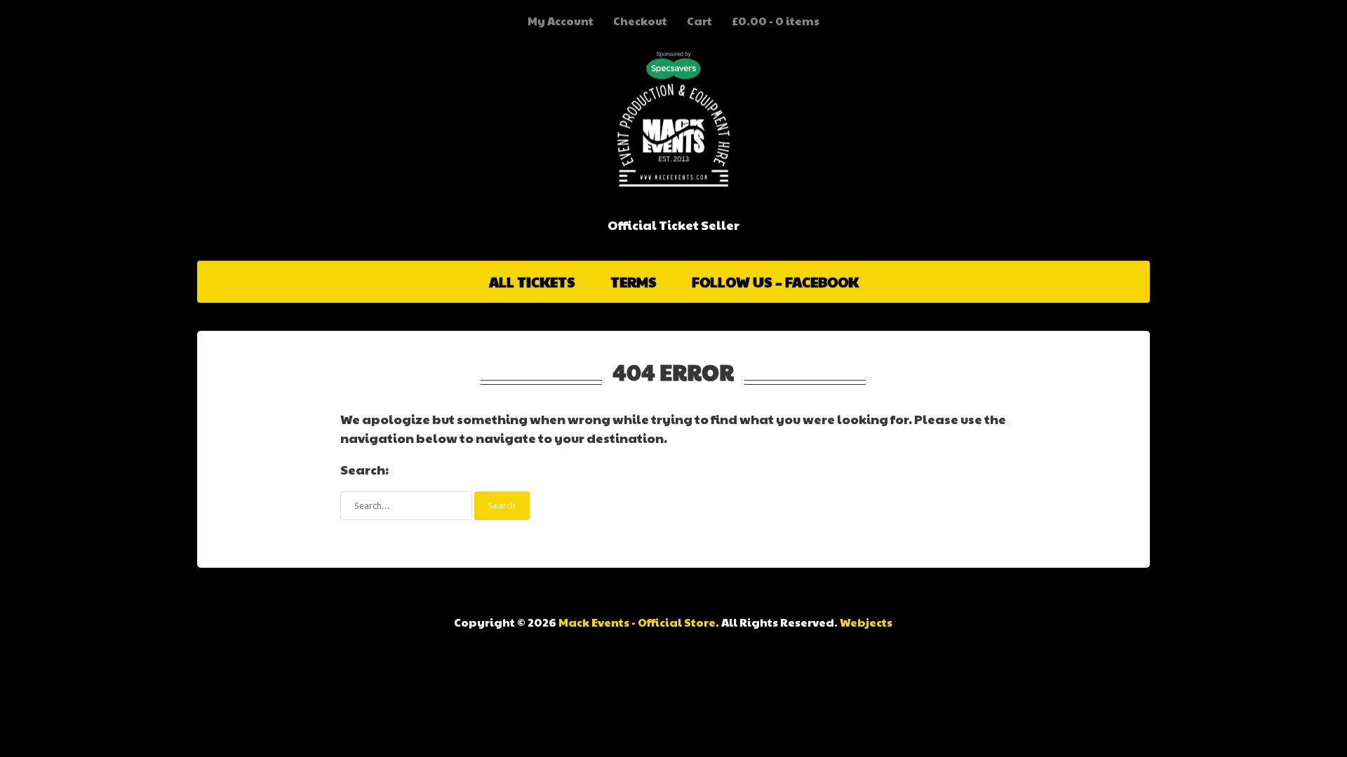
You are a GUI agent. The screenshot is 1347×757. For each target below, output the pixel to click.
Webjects (866, 622)
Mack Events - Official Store (637, 622)
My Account (561, 21)
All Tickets (532, 282)
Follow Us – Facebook (775, 282)
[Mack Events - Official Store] (673, 172)
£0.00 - (775, 21)
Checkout (640, 21)
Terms (633, 282)
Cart (699, 21)
